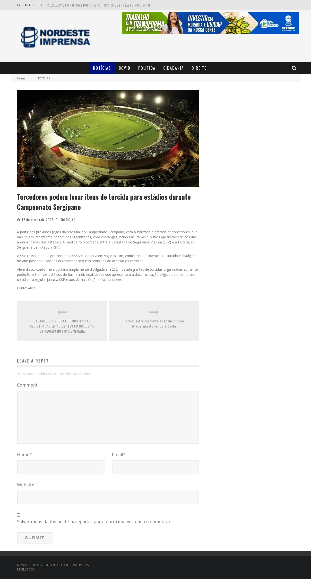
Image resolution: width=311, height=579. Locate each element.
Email (119, 455)
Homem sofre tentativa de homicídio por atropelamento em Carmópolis (154, 323)
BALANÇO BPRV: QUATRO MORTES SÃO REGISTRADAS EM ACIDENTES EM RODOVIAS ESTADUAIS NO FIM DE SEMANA (62, 326)
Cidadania (173, 68)
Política (147, 68)
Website (25, 485)
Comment (27, 385)
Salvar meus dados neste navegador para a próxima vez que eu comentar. (94, 521)
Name (24, 455)
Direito (199, 68)
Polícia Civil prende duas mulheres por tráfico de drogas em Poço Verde (99, 5)
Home (21, 78)
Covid (124, 68)
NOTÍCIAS (102, 68)
